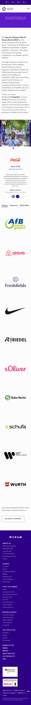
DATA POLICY (7, 690)
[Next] (17, 196)
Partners (5, 205)
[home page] (8, 8)
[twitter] (15, 536)
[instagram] (13, 536)
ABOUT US (7, 543)
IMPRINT (21, 693)
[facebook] (10, 536)
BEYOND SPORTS (10, 612)
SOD (5, 695)
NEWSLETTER (8, 645)
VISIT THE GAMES (10, 587)
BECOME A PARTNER (13, 519)
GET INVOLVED (9, 630)
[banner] (15, 8)
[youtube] (20, 536)
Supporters (14, 205)
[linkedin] (18, 536)
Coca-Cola (15, 166)
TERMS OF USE (18, 690)
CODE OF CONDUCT (9, 693)
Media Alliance (25, 205)
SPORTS (6, 564)
